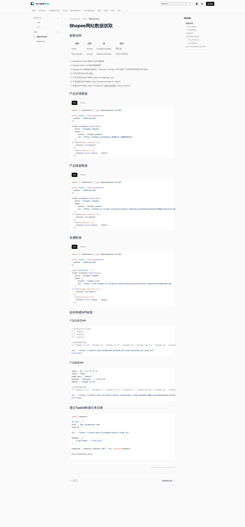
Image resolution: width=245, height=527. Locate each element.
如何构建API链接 (192, 37)
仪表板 (210, 4)
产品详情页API (193, 40)
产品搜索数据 (191, 30)
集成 (99, 11)
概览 (34, 11)
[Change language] (197, 4)
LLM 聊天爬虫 (89, 11)
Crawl (65, 11)
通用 (106, 11)
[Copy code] (171, 110)
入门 (38, 27)
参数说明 (189, 23)
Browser (42, 11)
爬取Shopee (42, 37)
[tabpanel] (122, 133)
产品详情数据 (191, 27)
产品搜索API (193, 43)
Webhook (41, 41)
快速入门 (37, 18)
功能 (35, 32)
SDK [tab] (74, 103)
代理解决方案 (54, 11)
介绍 (38, 23)
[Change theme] (202, 4)
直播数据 (189, 33)
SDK (112, 11)
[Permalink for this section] (83, 35)
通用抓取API (75, 11)
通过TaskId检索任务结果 (196, 46)
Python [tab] (83, 103)
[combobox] (176, 4)
